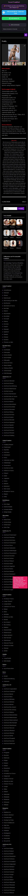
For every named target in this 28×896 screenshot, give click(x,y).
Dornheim (6, 324)
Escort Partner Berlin (9, 668)
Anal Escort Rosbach (9, 851)
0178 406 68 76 (15, 18)
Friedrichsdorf (7, 447)
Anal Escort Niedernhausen (10, 717)
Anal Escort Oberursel (9, 727)
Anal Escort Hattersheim (9, 548)
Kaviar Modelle (7, 357)
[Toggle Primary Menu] (25, 34)
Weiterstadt (6, 794)
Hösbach (6, 473)
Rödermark (6, 757)
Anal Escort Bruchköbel (9, 406)
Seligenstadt (7, 776)
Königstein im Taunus (9, 491)
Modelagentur (7, 833)
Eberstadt (6, 329)
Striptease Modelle (8, 368)
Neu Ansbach (7, 622)
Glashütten (6, 449)
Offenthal (6, 648)
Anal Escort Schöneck (9, 858)
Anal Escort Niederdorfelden (10, 714)
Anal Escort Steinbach (9, 866)
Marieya (12, 227)
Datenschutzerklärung (9, 678)
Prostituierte (7, 835)
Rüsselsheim (7, 768)
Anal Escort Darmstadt (9, 409)
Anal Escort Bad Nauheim (10, 393)
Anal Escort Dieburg (8, 412)
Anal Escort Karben (8, 568)
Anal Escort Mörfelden (9, 699)
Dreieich (6, 326)
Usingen (6, 786)
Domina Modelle (8, 355)
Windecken (6, 799)
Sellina (5, 227)
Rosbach (6, 763)
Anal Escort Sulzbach (9, 871)
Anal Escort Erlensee (9, 427)
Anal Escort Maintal (8, 694)
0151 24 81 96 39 (15, 24)
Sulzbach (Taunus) (8, 783)
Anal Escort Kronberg (9, 587)
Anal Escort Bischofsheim (10, 404)
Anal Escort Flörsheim (9, 432)
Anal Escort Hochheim (9, 555)
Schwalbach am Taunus (9, 773)
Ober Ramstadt (7, 637)
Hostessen (6, 830)
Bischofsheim (7, 313)
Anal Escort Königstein (9, 579)
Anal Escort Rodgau (8, 848)
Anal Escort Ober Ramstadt (10, 722)
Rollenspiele (7, 360)
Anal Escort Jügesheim (9, 566)
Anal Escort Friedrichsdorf (10, 535)
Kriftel (5, 496)
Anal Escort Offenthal (9, 733)
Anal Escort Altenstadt (9, 380)
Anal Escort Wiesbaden (9, 884)
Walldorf (6, 791)
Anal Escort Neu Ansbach (10, 707)
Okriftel (5, 650)
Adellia (12, 237)
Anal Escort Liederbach (9, 691)
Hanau (5, 457)
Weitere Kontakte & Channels (10, 29)
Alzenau (6, 295)
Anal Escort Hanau (8, 545)
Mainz (5, 611)
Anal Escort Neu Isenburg (10, 709)
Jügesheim (6, 478)
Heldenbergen (7, 462)
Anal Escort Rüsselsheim (10, 856)
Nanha (5, 248)
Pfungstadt (6, 752)
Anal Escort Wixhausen (9, 890)
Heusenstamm (7, 465)
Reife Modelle (7, 661)
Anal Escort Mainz (8, 696)
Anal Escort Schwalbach (10, 861)
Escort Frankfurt (14, 2)
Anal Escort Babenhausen (10, 388)
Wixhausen (6, 802)
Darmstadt (6, 318)
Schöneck (6, 770)
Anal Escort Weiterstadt (9, 882)
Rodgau (6, 760)
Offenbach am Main (8, 645)
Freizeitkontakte (7, 817)
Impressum (6, 681)
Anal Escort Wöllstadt (9, 892)
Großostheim (7, 455)
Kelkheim (6, 483)
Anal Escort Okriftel (8, 735)
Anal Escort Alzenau (9, 383)
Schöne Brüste (7, 522)
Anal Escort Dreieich (9, 417)
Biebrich (6, 311)
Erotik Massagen (8, 373)
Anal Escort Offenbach (9, 730)
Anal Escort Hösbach (9, 561)
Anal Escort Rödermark (9, 743)
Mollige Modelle (7, 512)
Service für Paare (8, 362)
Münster (6, 619)
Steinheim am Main (8, 781)
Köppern (6, 494)
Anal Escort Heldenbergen (10, 550)
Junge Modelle (7, 658)
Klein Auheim (7, 488)
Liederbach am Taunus (9, 606)
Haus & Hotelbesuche (9, 822)
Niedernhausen (7, 632)
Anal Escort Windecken (9, 887)
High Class (6, 825)
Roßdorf (6, 765)
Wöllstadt (6, 804)
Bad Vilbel (6, 308)
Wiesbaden (6, 797)
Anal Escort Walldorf (9, 879)
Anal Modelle (7, 349)
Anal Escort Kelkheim (9, 571)
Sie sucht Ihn (7, 841)
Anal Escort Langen (8, 589)
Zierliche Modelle (8, 506)
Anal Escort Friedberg (9, 435)
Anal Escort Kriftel (8, 584)
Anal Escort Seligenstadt (9, 864)
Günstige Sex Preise (9, 820)
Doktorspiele (7, 352)
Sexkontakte (7, 838)
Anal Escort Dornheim (9, 414)
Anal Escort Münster (9, 704)
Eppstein (6, 334)
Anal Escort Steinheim (9, 869)
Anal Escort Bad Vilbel (9, 399)
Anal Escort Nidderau (9, 712)
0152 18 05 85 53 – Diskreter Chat (15, 12)
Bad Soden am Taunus (9, 305)
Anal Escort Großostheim (10, 542)
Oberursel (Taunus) (8, 643)
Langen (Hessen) (8, 601)
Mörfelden (6, 614)
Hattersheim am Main (9, 460)
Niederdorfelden (8, 630)
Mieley (12, 248)
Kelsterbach (7, 486)
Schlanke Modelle (8, 509)
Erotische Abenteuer (9, 814)
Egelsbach (6, 331)
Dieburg (6, 321)
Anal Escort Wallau (8, 877)
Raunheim (6, 755)
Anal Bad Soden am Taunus (10, 396)
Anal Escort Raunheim (9, 741)
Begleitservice (7, 812)
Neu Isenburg (7, 624)
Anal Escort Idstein (8, 563)
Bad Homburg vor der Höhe (10, 300)
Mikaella (18, 248)
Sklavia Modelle (7, 365)
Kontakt (5, 676)
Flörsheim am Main (8, 342)
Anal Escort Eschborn (9, 430)
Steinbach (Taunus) (8, 778)
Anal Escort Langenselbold (10, 688)
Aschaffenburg (7, 290)
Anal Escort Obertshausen (10, 725)
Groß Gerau (6, 452)
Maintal (5, 609)
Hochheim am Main (8, 468)
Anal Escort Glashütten (9, 537)
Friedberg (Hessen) (8, 444)
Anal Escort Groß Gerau (9, 540)
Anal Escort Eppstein (9, 425)
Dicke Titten (7, 527)
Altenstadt (6, 292)
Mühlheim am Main (8, 617)
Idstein (5, 475)
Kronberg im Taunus (9, 598)
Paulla (18, 227)
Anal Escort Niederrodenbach (11, 720)
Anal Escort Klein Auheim (10, 576)
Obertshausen (7, 640)
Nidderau (6, 627)
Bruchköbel (6, 316)
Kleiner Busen (7, 519)
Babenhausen (7, 298)
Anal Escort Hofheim (9, 558)
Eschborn (6, 339)
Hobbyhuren (7, 827)
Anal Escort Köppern (9, 581)
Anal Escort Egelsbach (9, 422)
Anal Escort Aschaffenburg (10, 386)
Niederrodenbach (8, 635)
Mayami (18, 237)
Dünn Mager (7, 504)
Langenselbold (7, 604)
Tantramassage (7, 370)
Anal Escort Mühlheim (9, 701)
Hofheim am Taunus (9, 470)
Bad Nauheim (7, 303)
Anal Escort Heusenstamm (10, 553)
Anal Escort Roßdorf (8, 853)
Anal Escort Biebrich (9, 401)
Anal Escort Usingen (9, 874)
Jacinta (6, 237)
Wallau (5, 789)
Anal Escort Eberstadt (9, 419)
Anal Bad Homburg (8, 391)
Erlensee (6, 337)
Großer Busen (7, 524)
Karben (5, 481)
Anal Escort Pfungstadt (9, 738)
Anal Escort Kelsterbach (9, 574)
